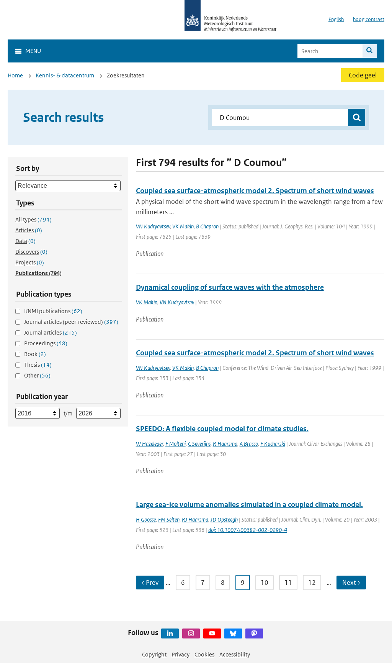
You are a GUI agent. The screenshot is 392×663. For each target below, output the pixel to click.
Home (15, 75)
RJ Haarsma (195, 519)
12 (312, 582)
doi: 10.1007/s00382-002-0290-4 (247, 529)
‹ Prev (150, 582)
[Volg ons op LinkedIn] (170, 633)
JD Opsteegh (224, 519)
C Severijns (199, 443)
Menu (33, 50)
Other (37, 375)
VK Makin (183, 226)
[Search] (370, 51)
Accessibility (234, 654)
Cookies (204, 654)
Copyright (154, 654)
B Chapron (207, 226)
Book (35, 354)
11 (288, 582)
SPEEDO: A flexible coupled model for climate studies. (222, 428)
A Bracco (249, 443)
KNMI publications (53, 311)
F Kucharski (272, 443)
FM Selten (169, 519)
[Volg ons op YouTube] (212, 633)
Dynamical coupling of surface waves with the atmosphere (230, 287)
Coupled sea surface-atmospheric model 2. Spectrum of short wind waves (255, 190)
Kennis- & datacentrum (65, 75)
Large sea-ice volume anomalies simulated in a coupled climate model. (249, 504)
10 (264, 582)
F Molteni (175, 443)
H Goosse (146, 519)
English (336, 19)
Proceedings (45, 343)
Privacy (180, 654)
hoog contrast (368, 19)
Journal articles (50, 332)
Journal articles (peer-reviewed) (71, 321)
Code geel (363, 75)
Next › (351, 582)
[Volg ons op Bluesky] (233, 633)
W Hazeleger (149, 443)
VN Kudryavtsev (153, 226)
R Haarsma (225, 443)
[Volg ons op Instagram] (191, 633)
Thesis (38, 364)
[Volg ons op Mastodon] (254, 633)
